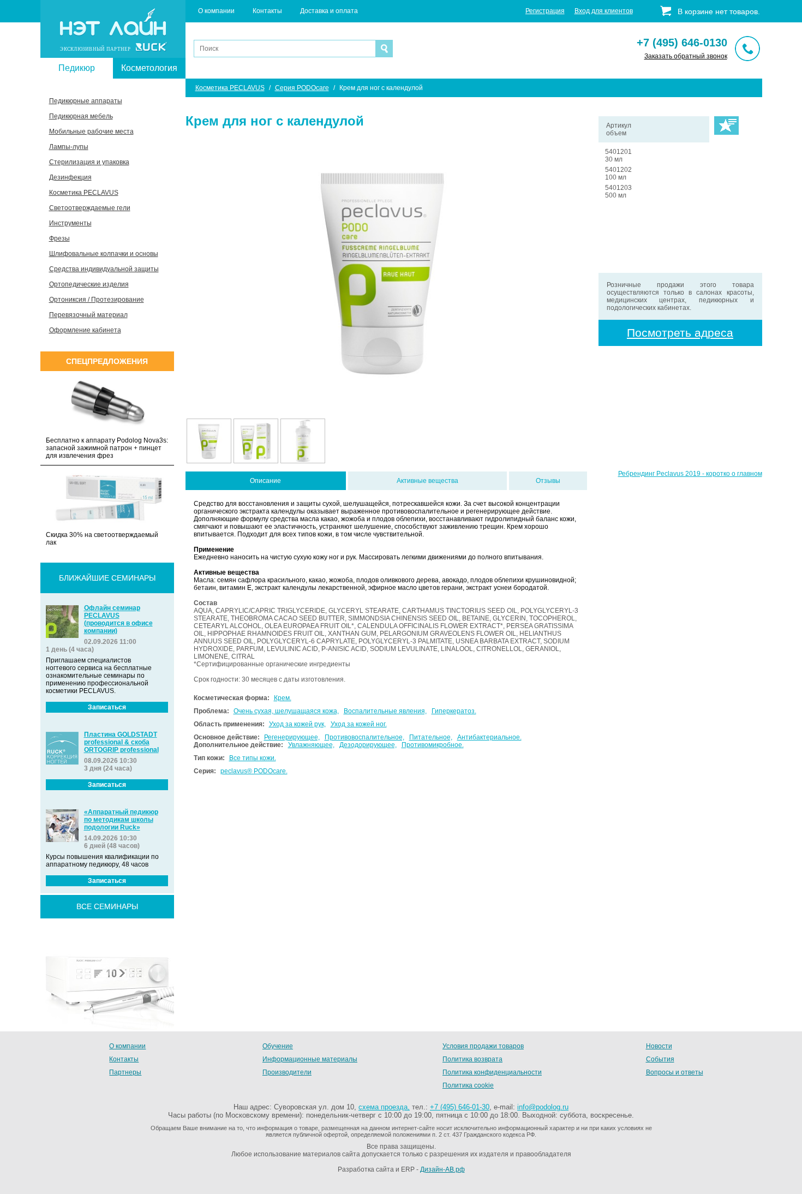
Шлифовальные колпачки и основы (103, 254)
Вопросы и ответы (674, 1072)
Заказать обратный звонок (685, 56)
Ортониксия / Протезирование (96, 299)
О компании (216, 11)
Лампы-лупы (68, 147)
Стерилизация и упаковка (89, 162)
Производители (287, 1072)
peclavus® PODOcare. (254, 771)
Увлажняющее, (311, 745)
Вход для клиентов (603, 11)
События (660, 1059)
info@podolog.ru (542, 1107)
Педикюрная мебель (81, 116)
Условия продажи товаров (483, 1046)
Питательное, (430, 737)
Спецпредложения (107, 361)
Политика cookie (468, 1085)
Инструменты (70, 223)
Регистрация (545, 11)
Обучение (277, 1046)
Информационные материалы (309, 1059)
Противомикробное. (433, 745)
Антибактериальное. (489, 737)
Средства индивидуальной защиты (104, 269)
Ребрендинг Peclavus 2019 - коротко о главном (690, 473)
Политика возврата (472, 1059)
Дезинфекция (70, 177)
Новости (659, 1046)
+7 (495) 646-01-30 (459, 1107)
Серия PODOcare (302, 88)
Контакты (267, 11)
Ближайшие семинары (107, 578)
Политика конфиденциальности (492, 1072)
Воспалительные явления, (385, 711)
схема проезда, (384, 1107)
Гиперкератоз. (454, 711)
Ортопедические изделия (89, 284)
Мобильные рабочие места (91, 131)
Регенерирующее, (292, 737)
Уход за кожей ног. (359, 724)
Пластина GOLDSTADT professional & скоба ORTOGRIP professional (121, 742)
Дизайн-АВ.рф (442, 1169)
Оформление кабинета (85, 330)
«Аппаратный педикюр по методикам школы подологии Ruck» (121, 819)
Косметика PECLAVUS (83, 192)
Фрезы (59, 238)
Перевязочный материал (88, 315)
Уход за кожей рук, (297, 724)
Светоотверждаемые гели (89, 208)
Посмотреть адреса (680, 332)
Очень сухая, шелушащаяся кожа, (286, 711)
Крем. (282, 698)
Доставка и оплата (329, 11)
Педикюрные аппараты (85, 101)
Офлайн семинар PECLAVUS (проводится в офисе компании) (118, 619)
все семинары (107, 906)
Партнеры (125, 1072)
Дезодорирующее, (368, 745)
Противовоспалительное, (364, 737)
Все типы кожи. (252, 758)
